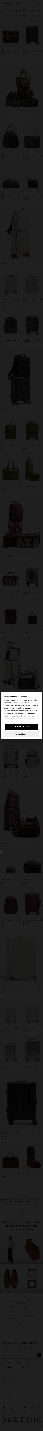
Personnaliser (20, 734)
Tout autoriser (21, 727)
